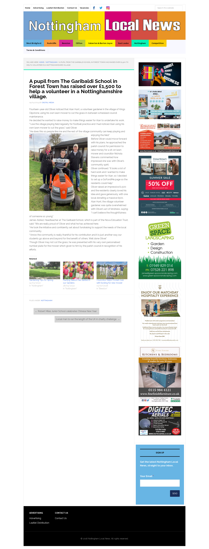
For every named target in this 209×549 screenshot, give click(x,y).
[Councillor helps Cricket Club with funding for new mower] (112, 270)
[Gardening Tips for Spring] (44, 270)
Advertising (35, 518)
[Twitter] (100, 7)
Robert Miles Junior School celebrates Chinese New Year (66, 311)
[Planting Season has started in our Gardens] (78, 270)
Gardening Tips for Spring (41, 280)
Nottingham (46, 300)
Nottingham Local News (104, 25)
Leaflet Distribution (39, 522)
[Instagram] (107, 7)
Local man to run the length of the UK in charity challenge (88, 319)
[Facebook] (94, 7)
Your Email (147, 476)
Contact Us (61, 518)
